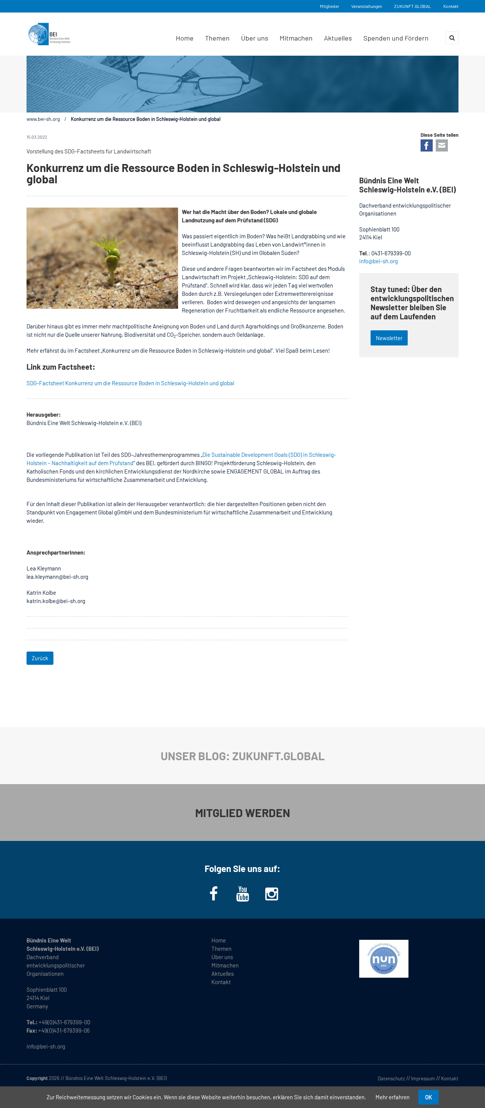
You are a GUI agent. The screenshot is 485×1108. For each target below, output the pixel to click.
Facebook (427, 145)
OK (428, 1097)
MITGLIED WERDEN (242, 812)
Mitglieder (329, 6)
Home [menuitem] (185, 38)
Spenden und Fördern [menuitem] (396, 38)
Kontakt (450, 6)
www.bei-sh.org (43, 119)
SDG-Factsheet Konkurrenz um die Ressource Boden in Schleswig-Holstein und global (130, 383)
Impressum (423, 1078)
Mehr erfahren (392, 1097)
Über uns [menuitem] (254, 38)
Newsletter (389, 337)
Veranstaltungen (366, 6)
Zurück (40, 658)
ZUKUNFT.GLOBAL (412, 6)
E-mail (442, 145)
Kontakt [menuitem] (221, 981)
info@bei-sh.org (378, 261)
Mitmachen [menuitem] (296, 38)
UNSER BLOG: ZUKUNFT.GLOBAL (243, 756)
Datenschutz (391, 1078)
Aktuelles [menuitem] (338, 38)
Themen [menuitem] (217, 38)
